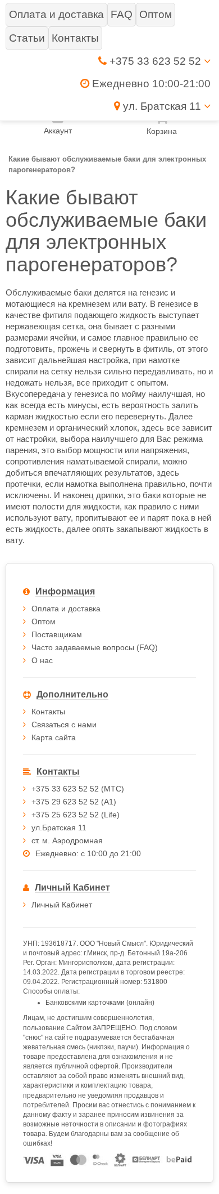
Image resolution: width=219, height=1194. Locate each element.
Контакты (48, 711)
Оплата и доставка (66, 608)
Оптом (43, 621)
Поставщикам (56, 634)
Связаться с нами (64, 724)
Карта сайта (53, 737)
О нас (42, 660)
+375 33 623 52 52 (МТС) (77, 788)
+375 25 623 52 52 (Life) (75, 814)
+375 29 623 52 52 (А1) (73, 801)
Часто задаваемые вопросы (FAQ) (94, 647)
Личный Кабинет (61, 904)
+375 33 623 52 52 (155, 61)
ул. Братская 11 (162, 106)
